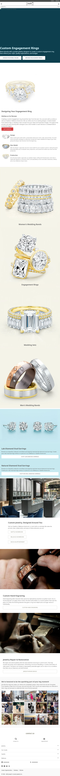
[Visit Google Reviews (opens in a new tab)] (15, 762)
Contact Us (30, 733)
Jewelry (3, 746)
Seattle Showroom (17, 532)
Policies (21, 770)
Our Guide (4, 750)
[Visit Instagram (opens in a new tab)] (2, 766)
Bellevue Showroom (17, 537)
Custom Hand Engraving (30, 607)
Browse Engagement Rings (33, 58)
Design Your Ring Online (11, 58)
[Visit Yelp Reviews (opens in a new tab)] (44, 762)
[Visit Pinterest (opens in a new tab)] (9, 766)
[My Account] (58, 4)
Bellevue (3, 758)
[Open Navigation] (1, 4)
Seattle (3, 754)
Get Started (7, 129)
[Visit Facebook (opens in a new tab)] (5, 766)
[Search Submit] (58, 7)
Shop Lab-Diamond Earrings (30, 456)
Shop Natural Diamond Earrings (30, 474)
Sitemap (16, 770)
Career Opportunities (6, 770)
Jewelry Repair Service (30, 671)
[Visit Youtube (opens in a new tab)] (7, 766)
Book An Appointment (18, 542)
